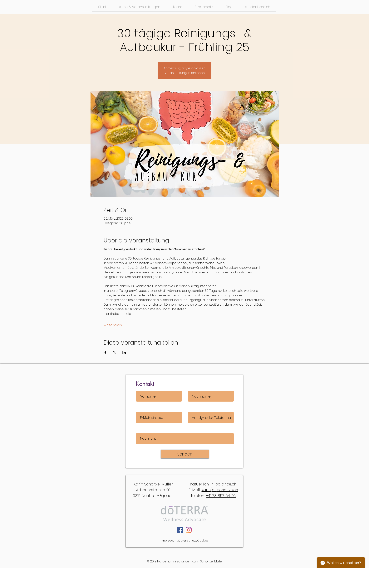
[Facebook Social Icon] (180, 530)
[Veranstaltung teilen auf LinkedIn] (124, 352)
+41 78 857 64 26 (221, 495)
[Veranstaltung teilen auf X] (115, 352)
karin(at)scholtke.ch (220, 490)
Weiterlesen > (114, 325)
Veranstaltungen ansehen (185, 73)
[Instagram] (189, 530)
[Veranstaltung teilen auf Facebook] (105, 352)
